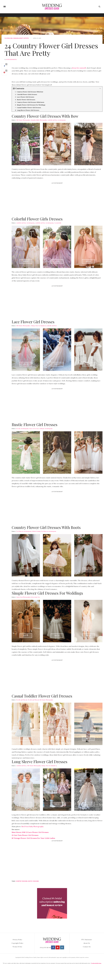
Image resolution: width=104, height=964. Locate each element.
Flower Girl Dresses (12, 38)
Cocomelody (57, 223)
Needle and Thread (21, 700)
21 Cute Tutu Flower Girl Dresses (25, 835)
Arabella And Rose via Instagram (56, 120)
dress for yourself (79, 68)
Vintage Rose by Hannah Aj (38, 325)
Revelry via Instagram (22, 428)
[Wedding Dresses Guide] (52, 6)
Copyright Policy (17, 943)
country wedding (21, 881)
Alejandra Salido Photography (38, 120)
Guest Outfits (24, 38)
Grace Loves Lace (34, 428)
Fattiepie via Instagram (46, 428)
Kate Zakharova (11, 59)
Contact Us (87, 947)
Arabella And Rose (52, 325)
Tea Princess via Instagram (23, 531)
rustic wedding (33, 881)
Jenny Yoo (37, 597)
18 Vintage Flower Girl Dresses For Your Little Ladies (33, 838)
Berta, (32, 597)
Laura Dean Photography (23, 597)
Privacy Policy (17, 940)
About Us (86, 943)
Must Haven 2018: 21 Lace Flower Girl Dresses (30, 832)
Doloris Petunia (36, 531)
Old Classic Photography (23, 120)
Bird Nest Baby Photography (32, 826)
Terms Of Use (17, 947)
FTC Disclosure (86, 940)
